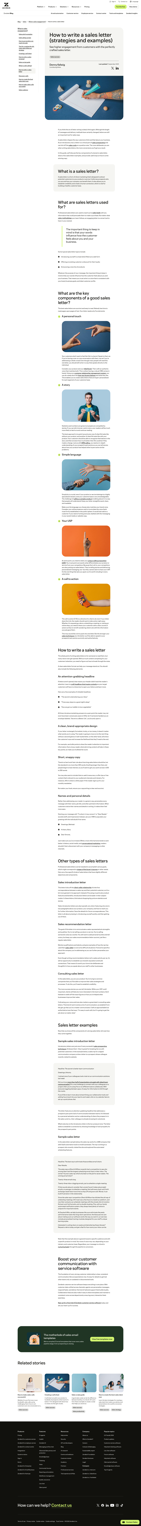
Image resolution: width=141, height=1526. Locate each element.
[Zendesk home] (7, 5)
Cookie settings (50, 1521)
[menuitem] (134, 2)
